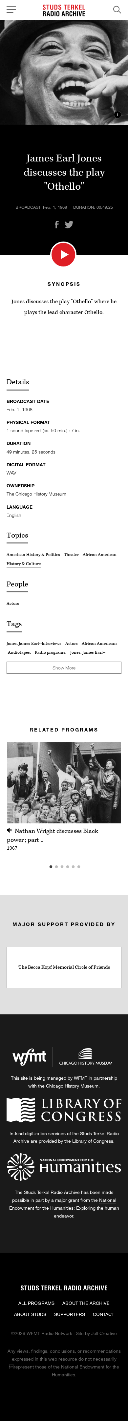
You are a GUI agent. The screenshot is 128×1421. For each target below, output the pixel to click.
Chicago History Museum (72, 1086)
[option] (64, 800)
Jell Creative (104, 1333)
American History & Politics (33, 555)
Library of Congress (92, 1141)
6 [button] (88, 867)
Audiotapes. (19, 652)
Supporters (69, 1314)
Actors (13, 603)
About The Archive (86, 1303)
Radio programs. (50, 652)
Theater (71, 555)
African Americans (99, 644)
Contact (103, 1314)
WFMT (80, 1078)
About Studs (30, 1314)
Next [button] (108, 782)
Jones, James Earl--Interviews (34, 644)
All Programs (36, 1303)
